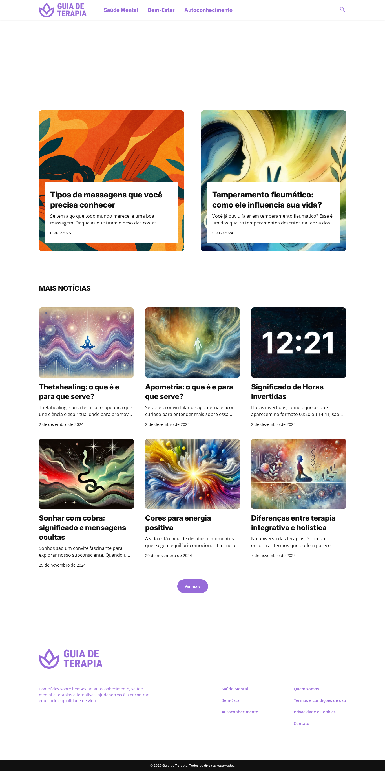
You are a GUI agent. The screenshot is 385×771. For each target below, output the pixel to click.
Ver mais (193, 586)
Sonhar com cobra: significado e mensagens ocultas (82, 527)
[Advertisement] (192, 62)
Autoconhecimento (208, 10)
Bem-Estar (161, 10)
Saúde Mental (121, 10)
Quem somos (306, 688)
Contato (301, 723)
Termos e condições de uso (320, 700)
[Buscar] (342, 10)
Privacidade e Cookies (315, 712)
